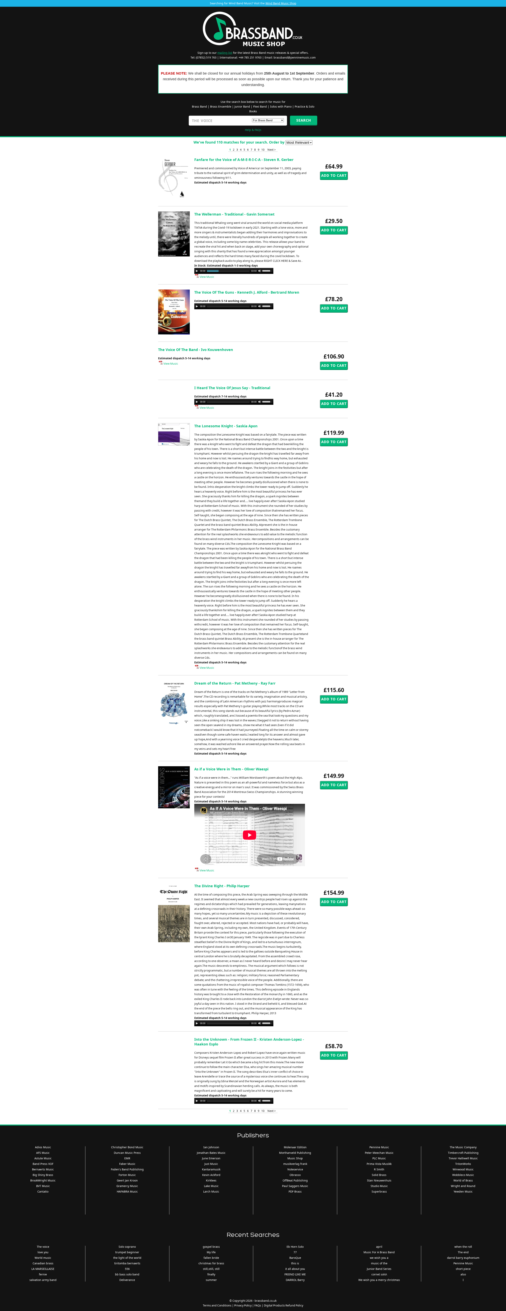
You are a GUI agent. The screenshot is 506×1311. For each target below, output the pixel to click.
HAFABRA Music (127, 1191)
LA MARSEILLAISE (42, 1269)
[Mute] (259, 270)
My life (211, 1252)
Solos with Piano (281, 106)
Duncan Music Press (127, 1153)
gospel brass (211, 1247)
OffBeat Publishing (295, 1180)
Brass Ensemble (220, 106)
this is (295, 1263)
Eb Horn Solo (295, 1247)
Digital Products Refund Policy (283, 1305)
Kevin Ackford (211, 1175)
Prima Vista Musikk (379, 1164)
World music (43, 1258)
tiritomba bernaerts (127, 1263)
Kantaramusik (211, 1169)
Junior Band (242, 106)
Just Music (211, 1164)
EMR (127, 1158)
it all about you (295, 1269)
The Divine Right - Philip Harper (222, 885)
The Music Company (463, 1147)
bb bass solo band (127, 1274)
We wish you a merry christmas (379, 1280)
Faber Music (127, 1164)
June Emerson (211, 1158)
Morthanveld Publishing (295, 1153)
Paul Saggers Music (295, 1186)
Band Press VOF (43, 1164)
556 (127, 1269)
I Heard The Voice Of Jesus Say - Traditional (232, 387)
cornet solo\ (379, 1274)
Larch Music (211, 1191)
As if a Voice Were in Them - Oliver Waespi (231, 769)
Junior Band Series (379, 1269)
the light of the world (127, 1258)
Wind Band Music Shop (280, 3)
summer (211, 1280)
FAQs (257, 1305)
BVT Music (43, 1186)
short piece (463, 1269)
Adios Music (43, 1147)
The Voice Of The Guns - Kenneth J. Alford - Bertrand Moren (246, 292)
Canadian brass (43, 1263)
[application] (233, 271)
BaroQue (295, 1258)
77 (295, 1252)
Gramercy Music (127, 1186)
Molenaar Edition (295, 1147)
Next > (271, 149)
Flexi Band (260, 106)
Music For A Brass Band (379, 1252)
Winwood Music (463, 1169)
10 (262, 149)
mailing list (224, 53)
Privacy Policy (243, 1305)
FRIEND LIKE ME (295, 1274)
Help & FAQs (253, 130)
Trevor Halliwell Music (463, 1158)
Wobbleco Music (463, 1175)
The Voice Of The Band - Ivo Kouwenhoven (195, 349)
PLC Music (379, 1158)
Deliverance (127, 1280)
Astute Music (43, 1158)
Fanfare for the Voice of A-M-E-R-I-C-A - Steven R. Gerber (244, 159)
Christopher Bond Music (127, 1147)
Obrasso (295, 1175)
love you (43, 1252)
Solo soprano (127, 1247)
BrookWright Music (43, 1180)
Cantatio (42, 1191)
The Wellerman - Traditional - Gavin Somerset (234, 214)
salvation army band (43, 1280)
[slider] (267, 270)
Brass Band (199, 106)
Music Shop (295, 1158)
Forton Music (127, 1175)
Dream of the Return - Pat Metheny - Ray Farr (235, 683)
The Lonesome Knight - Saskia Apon (226, 426)
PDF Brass (295, 1191)
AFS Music (43, 1153)
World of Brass (463, 1180)
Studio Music (379, 1186)
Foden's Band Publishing (127, 1169)
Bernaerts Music (43, 1169)
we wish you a (379, 1258)
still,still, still (211, 1269)
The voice (43, 1247)
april (379, 1247)
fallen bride (211, 1258)
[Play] (196, 270)
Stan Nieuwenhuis (379, 1180)
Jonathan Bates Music (211, 1153)
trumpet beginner (127, 1252)
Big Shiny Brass (43, 1175)
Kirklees (211, 1180)
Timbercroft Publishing (463, 1153)
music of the (379, 1263)
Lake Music (211, 1186)
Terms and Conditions (217, 1305)
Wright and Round (463, 1186)
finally (211, 1274)
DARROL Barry (295, 1280)
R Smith (379, 1169)
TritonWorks (463, 1164)
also (463, 1274)
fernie (43, 1274)
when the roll (463, 1247)
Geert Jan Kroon (127, 1180)
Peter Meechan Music (379, 1153)
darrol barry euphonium (463, 1258)
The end (463, 1252)
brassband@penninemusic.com (295, 57)
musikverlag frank (295, 1164)
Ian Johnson (211, 1147)
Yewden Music (463, 1191)
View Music (206, 277)
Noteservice (295, 1169)
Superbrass (379, 1191)
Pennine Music (379, 1147)
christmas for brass (211, 1263)
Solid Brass (379, 1175)
